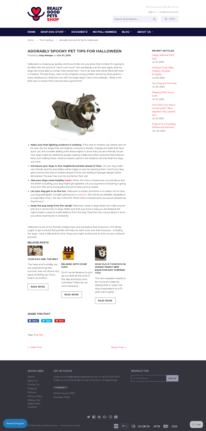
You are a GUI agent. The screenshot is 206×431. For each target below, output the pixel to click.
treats (68, 180)
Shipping (32, 388)
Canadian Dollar (62, 397)
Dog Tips (38, 334)
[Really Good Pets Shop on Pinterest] (99, 417)
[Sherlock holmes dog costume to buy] (77, 113)
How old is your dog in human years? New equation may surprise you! (110, 268)
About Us (144, 32)
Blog (126, 32)
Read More (38, 286)
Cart (171, 19)
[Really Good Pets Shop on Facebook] (93, 417)
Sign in (151, 12)
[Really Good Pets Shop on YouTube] (115, 417)
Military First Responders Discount (34, 403)
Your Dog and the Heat (43, 259)
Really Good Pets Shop (46, 425)
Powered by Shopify (70, 425)
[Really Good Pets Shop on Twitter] (88, 417)
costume (82, 194)
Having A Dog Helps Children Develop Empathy (163, 71)
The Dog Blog (46, 40)
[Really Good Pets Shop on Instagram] (110, 417)
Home (31, 32)
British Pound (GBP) (64, 393)
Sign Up (172, 378)
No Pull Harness (105, 32)
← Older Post (35, 347)
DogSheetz (79, 32)
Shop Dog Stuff (52, 32)
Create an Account (168, 12)
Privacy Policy (35, 396)
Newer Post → (119, 347)
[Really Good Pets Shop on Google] (105, 417)
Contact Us (33, 384)
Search (31, 376)
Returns (32, 392)
